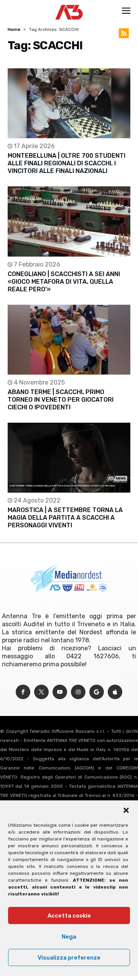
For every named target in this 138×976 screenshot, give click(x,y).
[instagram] (78, 692)
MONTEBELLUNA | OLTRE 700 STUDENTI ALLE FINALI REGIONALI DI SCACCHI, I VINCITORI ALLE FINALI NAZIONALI (66, 163)
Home (14, 29)
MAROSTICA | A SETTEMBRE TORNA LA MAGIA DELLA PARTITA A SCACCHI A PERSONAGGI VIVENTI (65, 517)
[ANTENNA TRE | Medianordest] (69, 4)
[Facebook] (23, 692)
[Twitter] (41, 692)
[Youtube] (60, 692)
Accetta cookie (69, 915)
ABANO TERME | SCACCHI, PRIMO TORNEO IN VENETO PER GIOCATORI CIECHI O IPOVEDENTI (60, 399)
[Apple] (115, 692)
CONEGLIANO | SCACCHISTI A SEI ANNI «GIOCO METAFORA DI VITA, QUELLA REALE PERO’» (64, 281)
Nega (69, 936)
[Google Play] (96, 692)
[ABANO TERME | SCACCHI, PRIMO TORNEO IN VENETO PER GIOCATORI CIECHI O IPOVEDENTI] (69, 340)
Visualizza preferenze (69, 957)
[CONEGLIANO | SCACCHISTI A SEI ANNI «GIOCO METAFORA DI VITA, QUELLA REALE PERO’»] (69, 221)
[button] (126, 810)
